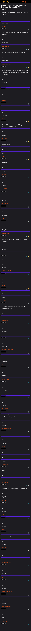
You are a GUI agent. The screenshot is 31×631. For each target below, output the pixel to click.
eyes (3, 335)
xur (3, 218)
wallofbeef (5, 464)
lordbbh (4, 26)
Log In (25, 1)
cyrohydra (5, 394)
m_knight (5, 482)
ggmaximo (5, 46)
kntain (4, 446)
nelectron (5, 408)
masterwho (5, 233)
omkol (4, 174)
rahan (3, 529)
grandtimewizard (7, 64)
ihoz (3, 364)
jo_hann (4, 86)
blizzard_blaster (7, 591)
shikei (3, 515)
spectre (4, 138)
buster (4, 300)
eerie (3, 118)
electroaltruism (6, 606)
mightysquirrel (6, 562)
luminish (4, 189)
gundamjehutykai (7, 349)
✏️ (8, 1)
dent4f (4, 285)
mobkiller (5, 320)
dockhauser (5, 379)
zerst (3, 156)
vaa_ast (4, 621)
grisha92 (4, 577)
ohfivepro (5, 203)
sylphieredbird (6, 271)
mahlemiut (5, 253)
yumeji (4, 100)
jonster (4, 500)
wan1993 (4, 547)
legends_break (6, 428)
